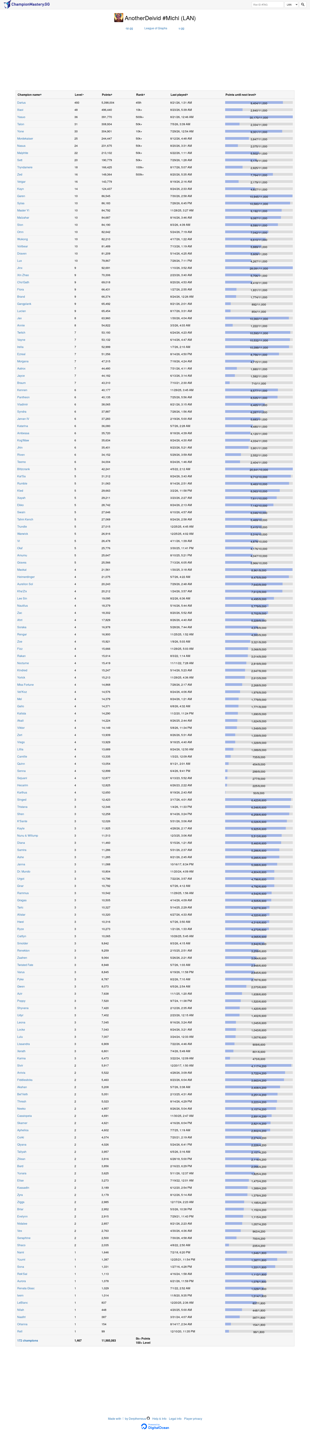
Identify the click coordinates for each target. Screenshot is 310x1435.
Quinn (21, 764)
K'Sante (22, 821)
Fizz (20, 649)
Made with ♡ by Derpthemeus (127, 1418)
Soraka (21, 627)
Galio (20, 706)
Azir (19, 993)
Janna (21, 864)
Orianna (22, 1324)
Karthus (22, 792)
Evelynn (22, 1216)
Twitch (21, 332)
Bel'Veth (22, 1094)
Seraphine (23, 1238)
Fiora (20, 289)
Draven (22, 253)
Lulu (20, 1037)
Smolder (22, 943)
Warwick (22, 534)
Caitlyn (21, 936)
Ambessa (23, 433)
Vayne (21, 340)
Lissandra (23, 1044)
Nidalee (22, 1223)
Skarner (22, 1123)
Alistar (21, 914)
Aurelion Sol (25, 584)
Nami (20, 1252)
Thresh (21, 1101)
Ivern (20, 1295)
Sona (20, 1267)
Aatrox (21, 368)
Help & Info (159, 1418)
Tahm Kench (25, 519)
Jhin (20, 447)
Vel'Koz (22, 692)
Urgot (20, 878)
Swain (21, 512)
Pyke (20, 979)
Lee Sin (22, 598)
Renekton (23, 950)
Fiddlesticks (24, 1080)
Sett (19, 160)
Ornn (20, 232)
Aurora (21, 1281)
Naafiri (21, 1317)
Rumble (22, 483)
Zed (19, 174)
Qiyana (21, 1144)
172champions (27, 1340)
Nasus (21, 146)
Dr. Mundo (23, 871)
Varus (21, 972)
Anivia (21, 1073)
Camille (22, 756)
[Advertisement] (155, 61)
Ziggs (20, 1202)
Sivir (20, 1065)
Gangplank (24, 304)
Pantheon (23, 397)
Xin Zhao (23, 275)
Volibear (22, 246)
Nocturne (23, 663)
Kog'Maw (23, 440)
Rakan (21, 656)
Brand (21, 296)
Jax (19, 318)
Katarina (22, 426)
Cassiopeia (24, 1116)
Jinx (19, 268)
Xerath (21, 1051)
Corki (20, 1137)
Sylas (20, 203)
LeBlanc (22, 1302)
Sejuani (22, 778)
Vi (18, 541)
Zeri (19, 735)
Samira (21, 850)
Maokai (22, 569)
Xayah (21, 498)
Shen (20, 814)
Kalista (21, 713)
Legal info (175, 1418)
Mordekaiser (25, 138)
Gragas (22, 900)
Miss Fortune (25, 684)
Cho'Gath (23, 282)
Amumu (22, 555)
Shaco (21, 1245)
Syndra (21, 411)
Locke (21, 1029)
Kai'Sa (21, 476)
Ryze (20, 929)
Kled (20, 490)
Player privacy (193, 1418)
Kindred (22, 670)
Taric (20, 907)
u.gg (181, 28)
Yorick (21, 677)
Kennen (22, 390)
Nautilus (22, 605)
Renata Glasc (26, 1288)
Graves (21, 562)
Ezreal (21, 354)
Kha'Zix (22, 591)
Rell (19, 1331)
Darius (21, 102)
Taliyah (21, 1152)
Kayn (20, 189)
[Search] (303, 4)
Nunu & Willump (27, 835)
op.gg (129, 28)
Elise (20, 1180)
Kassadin (23, 1187)
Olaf (19, 548)
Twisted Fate (25, 965)
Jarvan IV (23, 419)
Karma (21, 1058)
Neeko (21, 1108)
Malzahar (23, 217)
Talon (20, 124)
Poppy (21, 1001)
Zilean (21, 1159)
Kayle (21, 828)
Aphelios (23, 1130)
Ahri (19, 620)
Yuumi (21, 1259)
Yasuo (21, 117)
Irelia (20, 347)
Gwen (21, 986)
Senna (21, 771)
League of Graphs (155, 28)
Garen (21, 196)
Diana (21, 843)
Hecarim (22, 785)
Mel (19, 699)
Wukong (22, 239)
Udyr (20, 1015)
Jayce (21, 375)
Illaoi (20, 110)
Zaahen (22, 958)
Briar (20, 1209)
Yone (20, 131)
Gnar (20, 886)
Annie (21, 325)
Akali (20, 720)
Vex (19, 1231)
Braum (21, 383)
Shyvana (23, 1008)
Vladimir (22, 404)
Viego (21, 742)
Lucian (21, 311)
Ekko (20, 505)
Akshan (22, 1087)
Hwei (20, 922)
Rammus (23, 893)
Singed (21, 799)
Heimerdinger (26, 577)
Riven (21, 455)
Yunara (21, 1173)
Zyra (20, 1195)
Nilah (20, 1310)
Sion (20, 225)
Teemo (21, 462)
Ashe (20, 857)
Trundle (22, 526)
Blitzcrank (23, 469)
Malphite (22, 153)
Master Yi (23, 210)
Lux (19, 261)
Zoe (19, 641)
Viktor (21, 728)
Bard (20, 1166)
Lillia (20, 749)
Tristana (22, 807)
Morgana (23, 361)
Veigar (21, 181)
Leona (21, 1022)
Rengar (22, 634)
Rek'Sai (22, 1274)
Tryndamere (24, 167)
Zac (19, 613)
